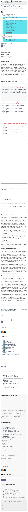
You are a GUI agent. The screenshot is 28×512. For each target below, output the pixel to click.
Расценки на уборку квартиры (11, 431)
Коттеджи (5, 440)
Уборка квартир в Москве (9, 430)
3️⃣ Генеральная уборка (9, 344)
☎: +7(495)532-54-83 (6, 1)
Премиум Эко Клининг (11, 6)
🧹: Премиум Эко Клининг (10, 14)
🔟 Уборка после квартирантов (11, 354)
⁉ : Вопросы (9, 33)
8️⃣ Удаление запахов (8, 351)
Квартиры (5, 442)
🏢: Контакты (6, 38)
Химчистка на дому (11, 23)
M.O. (4, 443)
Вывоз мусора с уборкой (9, 437)
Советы (5, 444)
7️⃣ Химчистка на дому (9, 350)
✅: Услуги (5, 18)
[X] (5, 332)
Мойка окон (9, 32)
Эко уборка (9, 21)
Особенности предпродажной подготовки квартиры (14, 309)
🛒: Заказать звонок (8, 36)
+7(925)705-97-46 (18, 378)
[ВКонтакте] (1, 332)
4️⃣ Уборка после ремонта (9, 345)
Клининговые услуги (8, 439)
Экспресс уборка (10, 24)
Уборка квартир (10, 26)
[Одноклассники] (3, 332)
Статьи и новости (7, 446)
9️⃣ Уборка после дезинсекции (11, 352)
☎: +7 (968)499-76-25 (11, 17)
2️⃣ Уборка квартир (8, 342)
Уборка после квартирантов (8, 310)
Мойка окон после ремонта (10, 433)
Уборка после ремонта (11, 29)
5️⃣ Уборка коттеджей (8, 347)
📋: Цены (5, 35)
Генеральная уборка (11, 27)
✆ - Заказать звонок (6, 4)
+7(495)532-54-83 (8, 375)
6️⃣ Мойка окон (7, 348)
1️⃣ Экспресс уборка (8, 341)
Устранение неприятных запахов (14, 20)
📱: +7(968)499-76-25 (16, 1)
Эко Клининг (3, 48)
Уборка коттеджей (10, 30)
